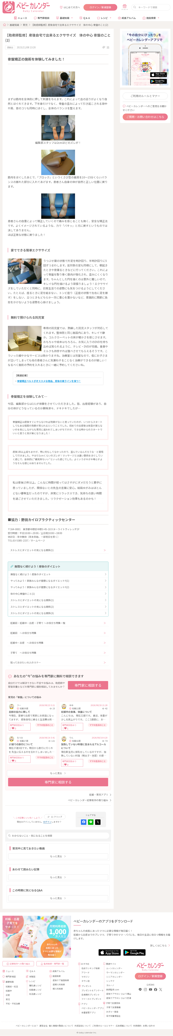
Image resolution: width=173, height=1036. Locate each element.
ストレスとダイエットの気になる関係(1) (32, 550)
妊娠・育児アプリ (98, 794)
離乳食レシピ (35, 985)
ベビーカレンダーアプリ (91, 1008)
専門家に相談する (88, 685)
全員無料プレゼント (90, 994)
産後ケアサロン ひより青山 (115, 993)
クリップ (56, 816)
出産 (8, 994)
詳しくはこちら (158, 945)
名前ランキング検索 (90, 968)
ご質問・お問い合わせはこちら (145, 117)
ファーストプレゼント (91, 998)
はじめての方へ (72, 7)
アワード (85, 972)
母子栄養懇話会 (113, 1015)
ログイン (47, 821)
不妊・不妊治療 (13, 1003)
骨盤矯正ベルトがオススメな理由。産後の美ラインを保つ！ (49, 381)
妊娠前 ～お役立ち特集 (23, 633)
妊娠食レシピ (35, 989)
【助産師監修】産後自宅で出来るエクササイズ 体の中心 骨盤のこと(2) (69, 25)
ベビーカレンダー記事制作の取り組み (88, 800)
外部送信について (83, 1025)
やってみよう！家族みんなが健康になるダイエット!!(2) (39, 587)
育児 (25, 25)
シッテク (110, 980)
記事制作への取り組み (20, 963)
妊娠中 (9, 990)
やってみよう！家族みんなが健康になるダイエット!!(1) (39, 580)
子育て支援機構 (113, 1007)
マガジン (85, 976)
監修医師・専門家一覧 (54, 963)
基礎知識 (64, 17)
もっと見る (56, 773)
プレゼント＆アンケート (91, 990)
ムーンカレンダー (114, 968)
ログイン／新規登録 (100, 7)
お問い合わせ (149, 1025)
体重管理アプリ (88, 1012)
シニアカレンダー (114, 976)
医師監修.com (112, 989)
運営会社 (43, 1025)
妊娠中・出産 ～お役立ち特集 (26, 642)
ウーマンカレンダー (115, 972)
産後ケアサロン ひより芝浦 (115, 997)
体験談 (32, 976)
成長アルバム (129, 17)
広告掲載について (124, 1025)
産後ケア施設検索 (61, 980)
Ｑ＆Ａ (86, 17)
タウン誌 (85, 980)
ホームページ (38, 540)
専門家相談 (43, 17)
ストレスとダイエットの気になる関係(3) (32, 613)
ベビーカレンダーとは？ (27, 1025)
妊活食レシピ (35, 993)
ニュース (22, 17)
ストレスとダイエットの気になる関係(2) (32, 606)
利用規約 (137, 1025)
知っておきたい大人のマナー (25, 662)
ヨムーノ (110, 985)
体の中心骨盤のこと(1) (22, 593)
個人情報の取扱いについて (61, 1025)
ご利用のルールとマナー (145, 96)
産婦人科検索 (59, 984)
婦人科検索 (58, 988)
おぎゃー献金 (112, 1011)
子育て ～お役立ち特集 (23, 652)
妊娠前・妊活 (12, 986)
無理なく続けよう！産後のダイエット (30, 574)
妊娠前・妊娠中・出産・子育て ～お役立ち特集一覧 (37, 623)
